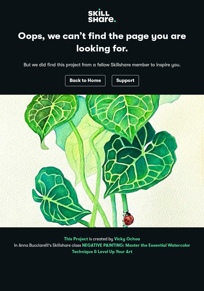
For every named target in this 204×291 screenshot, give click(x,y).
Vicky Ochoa (127, 239)
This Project (76, 239)
